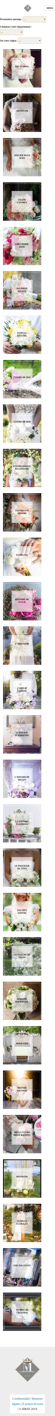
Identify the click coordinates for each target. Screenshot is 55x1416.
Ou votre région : (9, 40)
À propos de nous (32, 1403)
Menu (50, 8)
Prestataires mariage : (11, 19)
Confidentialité (20, 1398)
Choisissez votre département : (16, 26)
